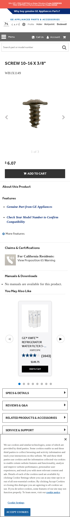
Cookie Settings (16, 502)
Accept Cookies (17, 512)
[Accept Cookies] (65, 439)
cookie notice (53, 492)
